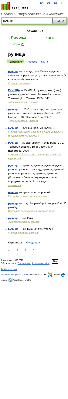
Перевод (31, 61)
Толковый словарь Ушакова (23, 102)
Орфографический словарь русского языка (31, 211)
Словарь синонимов (19, 83)
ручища (13, 71)
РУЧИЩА (14, 90)
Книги (50, 37)
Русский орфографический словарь (27, 196)
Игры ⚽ (18, 44)
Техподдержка (24, 263)
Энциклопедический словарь (23, 222)
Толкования (34, 31)
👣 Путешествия (9, 269)
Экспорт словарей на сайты (14, 274)
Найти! (60, 21)
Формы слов (14, 185)
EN (41, 3)
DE (48, 3)
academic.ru (14, 6)
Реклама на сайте (40, 263)
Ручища (13, 142)
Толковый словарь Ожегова (23, 121)
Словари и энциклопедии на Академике (32, 14)
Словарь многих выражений (23, 232)
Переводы (18, 37)
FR (62, 3)
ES (55, 3)
